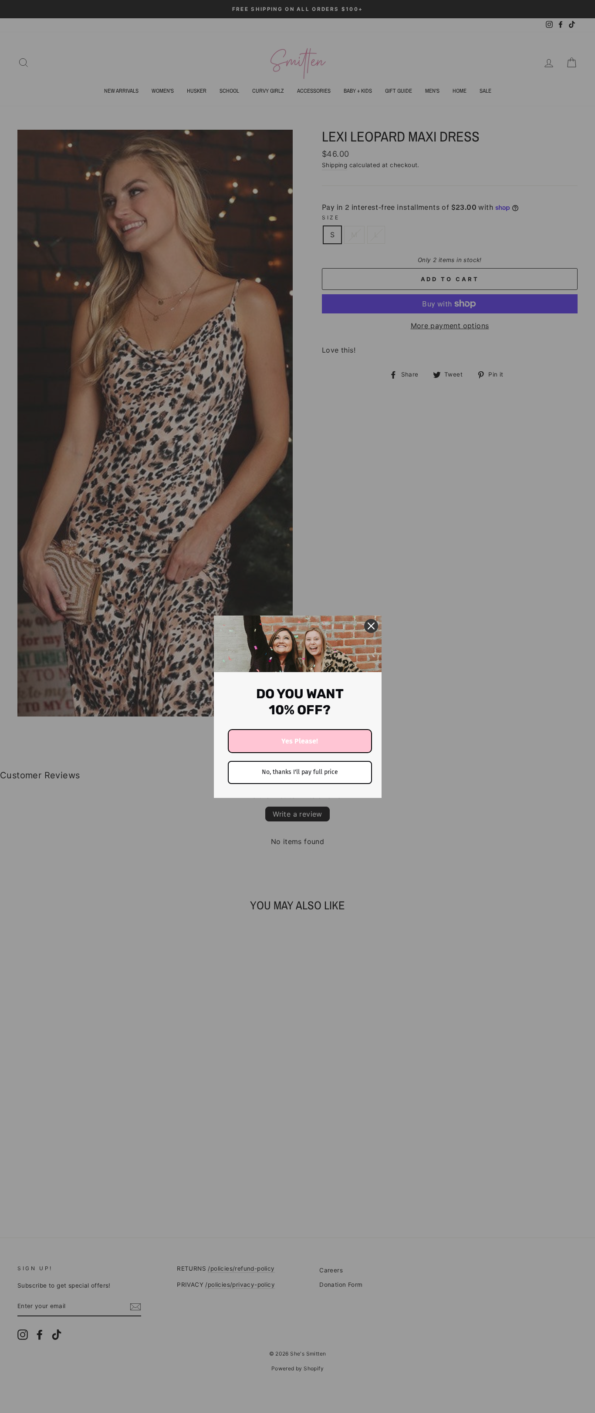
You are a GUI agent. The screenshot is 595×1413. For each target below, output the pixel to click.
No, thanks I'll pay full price (300, 772)
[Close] (371, 626)
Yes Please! (299, 741)
